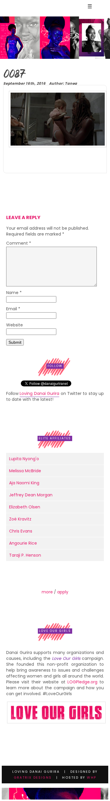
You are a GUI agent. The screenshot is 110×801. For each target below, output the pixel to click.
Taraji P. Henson (25, 555)
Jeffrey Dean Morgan (31, 495)
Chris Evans (20, 531)
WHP (91, 777)
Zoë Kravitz (20, 519)
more (47, 592)
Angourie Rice (23, 543)
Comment (18, 243)
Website (14, 325)
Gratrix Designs (33, 777)
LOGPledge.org (82, 682)
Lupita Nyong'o (24, 459)
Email (13, 309)
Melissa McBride (25, 471)
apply (62, 592)
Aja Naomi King (24, 483)
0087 (14, 74)
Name (14, 293)
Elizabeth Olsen (24, 507)
